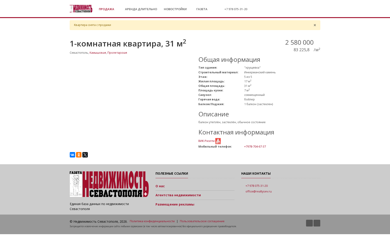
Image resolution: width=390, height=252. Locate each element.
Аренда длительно (141, 9)
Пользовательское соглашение (202, 221)
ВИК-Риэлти (206, 141)
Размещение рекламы (175, 204)
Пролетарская (117, 53)
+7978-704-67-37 (255, 146)
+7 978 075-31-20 (235, 9)
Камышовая (98, 53)
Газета (201, 9)
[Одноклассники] (78, 154)
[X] (85, 154)
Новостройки (175, 9)
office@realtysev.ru (259, 191)
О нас (160, 186)
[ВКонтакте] (72, 154)
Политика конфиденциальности (152, 221)
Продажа (107, 9)
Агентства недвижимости (178, 195)
